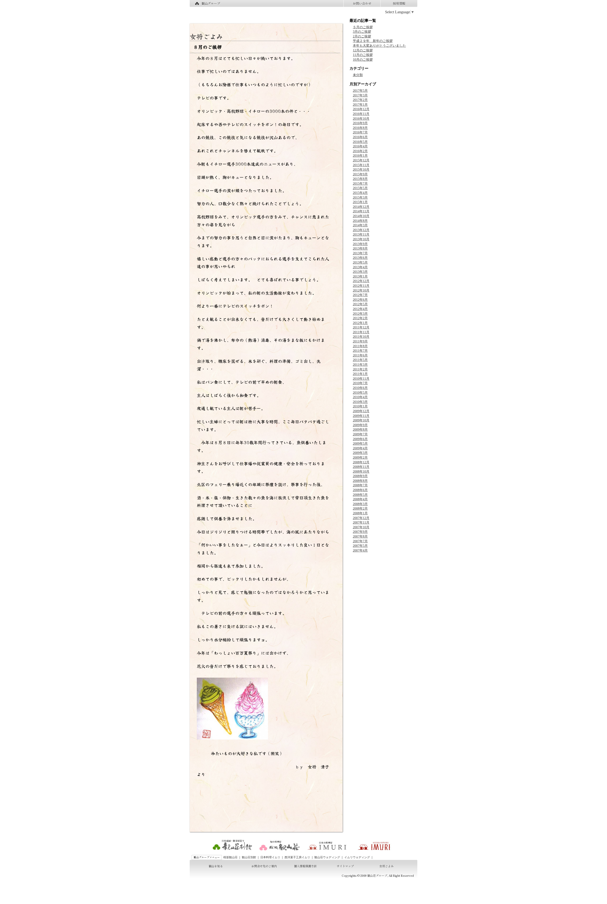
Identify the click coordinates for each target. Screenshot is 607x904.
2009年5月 (360, 443)
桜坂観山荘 (230, 857)
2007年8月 (360, 536)
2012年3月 (360, 313)
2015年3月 (360, 197)
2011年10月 (361, 336)
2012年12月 (361, 281)
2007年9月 (360, 532)
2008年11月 (361, 467)
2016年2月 (360, 151)
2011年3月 (360, 364)
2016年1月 (360, 155)
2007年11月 (361, 522)
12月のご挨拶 (363, 50)
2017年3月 (360, 95)
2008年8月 (360, 481)
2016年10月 (361, 118)
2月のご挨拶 (362, 36)
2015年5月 (360, 188)
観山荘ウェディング (327, 857)
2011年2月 (360, 369)
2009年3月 (360, 453)
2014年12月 (361, 207)
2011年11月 (361, 332)
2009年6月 (360, 439)
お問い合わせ (362, 3)
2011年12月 (361, 327)
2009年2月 (360, 457)
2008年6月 (360, 490)
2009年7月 (360, 434)
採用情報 (399, 3)
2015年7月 (360, 183)
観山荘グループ (377, 875)
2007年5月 (360, 546)
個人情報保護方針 (305, 866)
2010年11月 (361, 378)
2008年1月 (360, 513)
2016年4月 (360, 146)
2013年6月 (360, 258)
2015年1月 (360, 202)
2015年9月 (360, 174)
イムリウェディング (357, 857)
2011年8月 (360, 346)
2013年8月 (360, 248)
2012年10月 (361, 290)
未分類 (358, 75)
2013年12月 (361, 230)
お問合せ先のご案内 (264, 866)
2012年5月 (360, 304)
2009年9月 (360, 425)
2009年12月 (361, 411)
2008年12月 (361, 462)
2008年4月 (360, 499)
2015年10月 (361, 169)
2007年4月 (360, 550)
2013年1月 (360, 276)
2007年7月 (360, 541)
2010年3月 (360, 402)
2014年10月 (361, 216)
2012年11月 (361, 286)
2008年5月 (360, 495)
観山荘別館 (249, 857)
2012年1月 (360, 323)
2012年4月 (360, 309)
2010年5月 (360, 392)
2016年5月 (360, 142)
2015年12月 (361, 160)
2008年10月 (361, 471)
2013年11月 (361, 234)
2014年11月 (361, 211)
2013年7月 (360, 253)
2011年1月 (360, 374)
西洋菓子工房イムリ (297, 857)
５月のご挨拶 (363, 27)
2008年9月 (360, 476)
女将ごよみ (206, 36)
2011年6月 (360, 355)
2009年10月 (361, 420)
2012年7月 (360, 295)
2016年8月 (360, 128)
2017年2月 (360, 100)
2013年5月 (360, 262)
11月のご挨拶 (363, 55)
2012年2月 (360, 318)
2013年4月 (360, 267)
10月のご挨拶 (363, 59)
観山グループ (211, 3)
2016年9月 (360, 123)
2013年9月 (360, 244)
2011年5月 (360, 360)
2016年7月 (360, 132)
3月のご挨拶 (362, 31)
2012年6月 (360, 299)
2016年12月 (361, 109)
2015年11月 (361, 165)
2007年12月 (361, 518)
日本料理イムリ (270, 857)
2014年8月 (360, 221)
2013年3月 (360, 272)
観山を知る (216, 866)
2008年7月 (360, 485)
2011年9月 (360, 341)
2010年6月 (360, 388)
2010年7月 (360, 383)
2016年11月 (361, 114)
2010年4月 (360, 397)
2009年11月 (361, 416)
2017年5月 (360, 90)
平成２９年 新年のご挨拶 (373, 41)
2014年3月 (360, 225)
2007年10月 (361, 527)
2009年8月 (360, 429)
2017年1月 (360, 104)
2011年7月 (360, 350)
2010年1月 (360, 406)
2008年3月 (360, 504)
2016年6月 (360, 137)
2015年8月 (360, 179)
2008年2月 (360, 508)
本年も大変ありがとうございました (379, 45)
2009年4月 (360, 448)
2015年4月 (360, 193)
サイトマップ (345, 866)
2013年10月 (361, 239)
